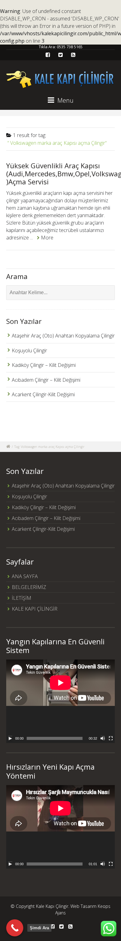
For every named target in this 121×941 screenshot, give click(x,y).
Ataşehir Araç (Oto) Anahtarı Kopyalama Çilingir (63, 335)
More (47, 237)
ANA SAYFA (25, 576)
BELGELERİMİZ (29, 587)
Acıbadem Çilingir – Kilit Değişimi (46, 379)
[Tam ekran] (110, 738)
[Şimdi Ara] (14, 927)
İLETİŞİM (21, 598)
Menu (65, 100)
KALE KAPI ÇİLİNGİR (34, 608)
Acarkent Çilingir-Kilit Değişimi (43, 394)
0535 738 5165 (70, 46)
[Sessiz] (102, 738)
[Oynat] (10, 738)
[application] (60, 701)
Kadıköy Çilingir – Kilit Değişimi (44, 365)
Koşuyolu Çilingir (29, 350)
